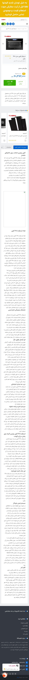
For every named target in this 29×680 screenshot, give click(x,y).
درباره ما (26, 631)
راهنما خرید (25, 626)
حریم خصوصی (24, 628)
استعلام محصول (9, 83)
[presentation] (26, 44)
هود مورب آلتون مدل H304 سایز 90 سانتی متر (18, 137)
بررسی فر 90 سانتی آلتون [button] (20, 147)
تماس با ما (25, 634)
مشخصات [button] (8, 147)
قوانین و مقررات (24, 623)
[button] (13, 24)
